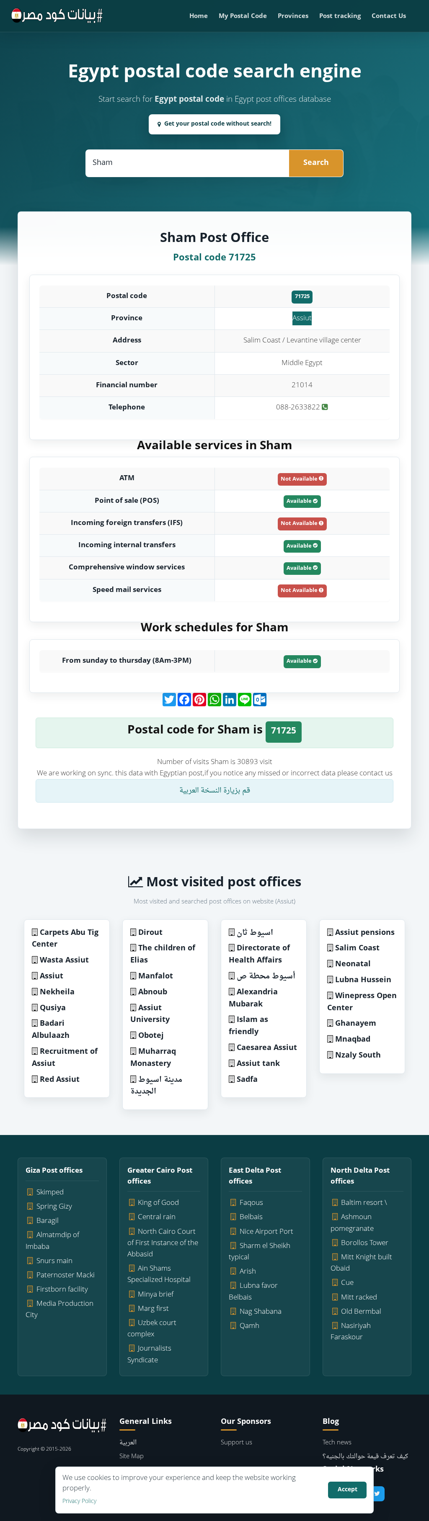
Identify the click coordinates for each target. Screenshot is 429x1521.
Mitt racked (359, 1298)
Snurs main (54, 1261)
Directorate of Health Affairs (259, 954)
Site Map (131, 1457)
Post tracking (340, 16)
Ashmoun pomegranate (352, 1222)
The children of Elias (162, 954)
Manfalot (155, 976)
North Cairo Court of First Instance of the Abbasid (162, 1243)
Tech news (337, 1443)
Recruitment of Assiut (65, 1058)
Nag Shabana (261, 1312)
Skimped (50, 1192)
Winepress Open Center (362, 1002)
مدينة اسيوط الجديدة (156, 1086)
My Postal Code (243, 16)
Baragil (47, 1221)
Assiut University (150, 1014)
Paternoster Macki (65, 1275)
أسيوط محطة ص (266, 976)
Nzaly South (358, 1055)
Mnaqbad (352, 1039)
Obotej (151, 1036)
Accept (347, 1489)
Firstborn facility (62, 1290)
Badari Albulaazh (51, 1030)
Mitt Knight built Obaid (362, 1263)
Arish (248, 1272)
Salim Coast (357, 948)
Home (198, 16)
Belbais (251, 1217)
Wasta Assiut (64, 960)
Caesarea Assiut (267, 1048)
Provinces (293, 16)
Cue (347, 1283)
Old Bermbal (361, 1312)
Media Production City (59, 1309)
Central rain (157, 1217)
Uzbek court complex (152, 1328)
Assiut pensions (365, 933)
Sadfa (247, 1080)
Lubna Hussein (363, 980)
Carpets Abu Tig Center (65, 939)
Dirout (150, 933)
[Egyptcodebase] (57, 16)
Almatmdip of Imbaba (52, 1240)
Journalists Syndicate (149, 1354)
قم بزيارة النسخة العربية (214, 791)
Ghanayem (355, 1024)
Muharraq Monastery (153, 1058)
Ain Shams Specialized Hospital (159, 1274)
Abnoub (152, 992)
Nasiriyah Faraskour (351, 1331)
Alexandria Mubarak (253, 998)
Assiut (302, 318)
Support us (236, 1443)
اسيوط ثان (255, 933)
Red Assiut (60, 1080)
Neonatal (353, 964)
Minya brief (155, 1295)
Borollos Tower (364, 1243)
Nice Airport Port (266, 1232)
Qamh (249, 1326)
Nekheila (57, 992)
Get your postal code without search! (217, 124)
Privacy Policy (79, 1501)
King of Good (158, 1203)
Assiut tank (258, 1064)
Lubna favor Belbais (253, 1291)
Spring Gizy (54, 1207)
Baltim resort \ (364, 1203)
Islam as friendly (248, 1026)
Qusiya (53, 1008)
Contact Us (389, 16)
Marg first (153, 1309)
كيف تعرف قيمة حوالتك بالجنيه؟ (365, 1457)
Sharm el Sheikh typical (259, 1251)
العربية (128, 1443)
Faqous (251, 1203)
